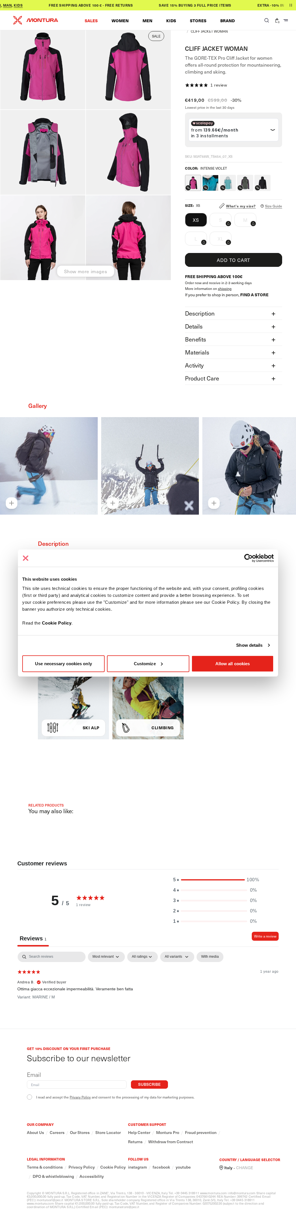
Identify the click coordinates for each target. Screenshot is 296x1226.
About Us (35, 1132)
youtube (183, 1167)
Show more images (85, 271)
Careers (57, 1132)
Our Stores (80, 1132)
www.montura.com (213, 1193)
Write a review (265, 936)
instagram (137, 1167)
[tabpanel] (148, 988)
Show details (249, 645)
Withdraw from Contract (170, 1141)
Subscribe (149, 1084)
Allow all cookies (232, 663)
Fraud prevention (201, 1132)
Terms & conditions (45, 1167)
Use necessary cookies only (63, 663)
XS (196, 219)
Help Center (139, 1132)
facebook (161, 1167)
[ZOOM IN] (11, 503)
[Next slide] (280, 458)
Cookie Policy (57, 622)
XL (225, 240)
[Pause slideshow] (291, 5)
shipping (225, 288)
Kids (6, 5)
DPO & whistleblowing (53, 1176)
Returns (135, 1141)
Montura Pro (167, 1132)
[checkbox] (210, 957)
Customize (145, 663)
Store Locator (108, 1132)
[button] (91, 20)
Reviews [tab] (33, 938)
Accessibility (91, 1176)
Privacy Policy (80, 1097)
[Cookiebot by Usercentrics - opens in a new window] (248, 558)
